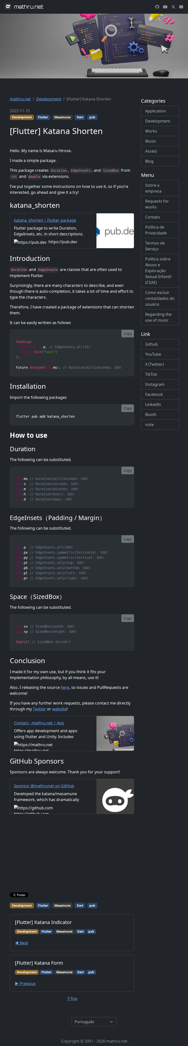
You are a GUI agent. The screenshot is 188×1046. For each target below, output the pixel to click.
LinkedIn (153, 404)
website (59, 709)
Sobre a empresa (153, 188)
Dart (80, 117)
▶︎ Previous (25, 983)
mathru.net (20, 99)
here (65, 687)
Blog (149, 161)
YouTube (153, 354)
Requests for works (157, 204)
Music (150, 141)
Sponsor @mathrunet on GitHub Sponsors (44, 788)
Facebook (154, 394)
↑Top (72, 998)
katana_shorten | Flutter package (45, 220)
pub (92, 117)
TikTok (151, 374)
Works (151, 131)
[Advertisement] (72, 854)
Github (151, 344)
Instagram (154, 384)
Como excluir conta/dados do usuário (160, 298)
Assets (151, 151)
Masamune (62, 117)
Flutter (43, 117)
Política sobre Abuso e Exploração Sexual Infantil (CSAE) (158, 270)
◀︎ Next (21, 943)
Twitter (39, 709)
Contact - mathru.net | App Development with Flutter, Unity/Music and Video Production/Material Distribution (49, 731)
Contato (152, 217)
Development (48, 99)
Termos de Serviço (155, 246)
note (149, 424)
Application (155, 111)
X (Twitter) (154, 364)
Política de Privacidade (156, 230)
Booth (150, 414)
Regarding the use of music (158, 317)
